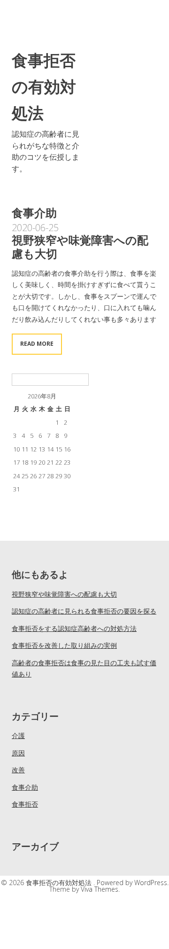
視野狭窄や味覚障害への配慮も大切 (80, 246)
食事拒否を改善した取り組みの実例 (64, 645)
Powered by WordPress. (133, 882)
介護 (18, 735)
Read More (37, 344)
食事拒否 (25, 804)
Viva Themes (99, 889)
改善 (18, 769)
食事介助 (25, 787)
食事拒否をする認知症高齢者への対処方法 (74, 628)
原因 (18, 752)
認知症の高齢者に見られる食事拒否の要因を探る (84, 611)
